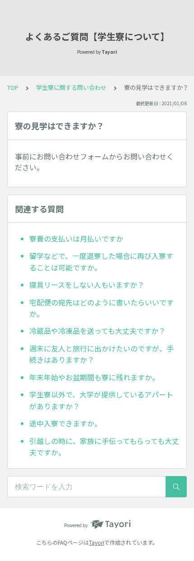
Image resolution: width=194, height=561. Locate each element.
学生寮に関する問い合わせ (71, 87)
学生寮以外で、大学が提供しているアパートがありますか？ (101, 400)
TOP (12, 87)
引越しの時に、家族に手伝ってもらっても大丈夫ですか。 (104, 446)
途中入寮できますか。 (65, 423)
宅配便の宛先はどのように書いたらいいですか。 (101, 308)
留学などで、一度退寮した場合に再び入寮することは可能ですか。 (101, 261)
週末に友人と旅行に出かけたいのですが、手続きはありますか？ (101, 354)
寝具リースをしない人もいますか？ (86, 284)
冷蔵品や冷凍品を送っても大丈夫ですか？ (97, 330)
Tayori (96, 542)
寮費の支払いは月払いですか (76, 238)
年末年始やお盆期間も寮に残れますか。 (94, 377)
